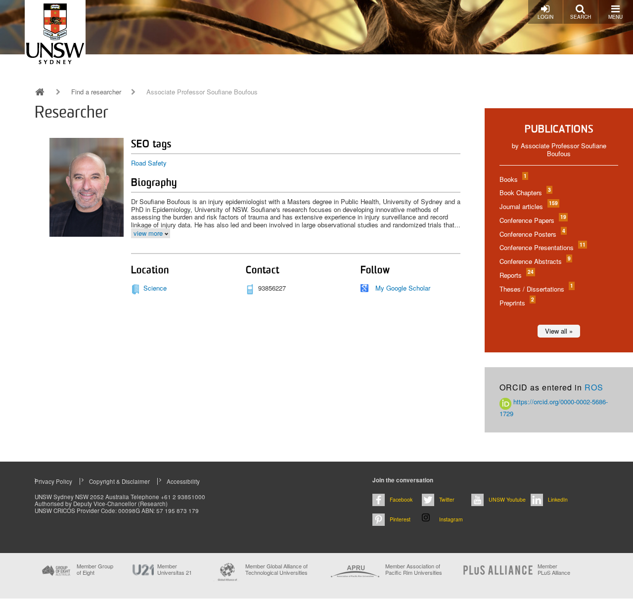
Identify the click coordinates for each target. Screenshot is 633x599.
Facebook (401, 499)
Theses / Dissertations (535, 289)
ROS (594, 387)
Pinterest (400, 519)
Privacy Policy (53, 481)
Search (580, 16)
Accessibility (183, 481)
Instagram (451, 519)
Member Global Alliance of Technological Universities (276, 569)
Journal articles (528, 206)
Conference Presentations (542, 247)
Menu (615, 16)
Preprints (516, 302)
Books (512, 179)
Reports (516, 275)
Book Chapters (524, 192)
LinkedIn (558, 499)
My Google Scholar (402, 288)
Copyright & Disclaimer (119, 481)
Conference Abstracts (534, 261)
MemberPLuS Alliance (554, 569)
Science (155, 288)
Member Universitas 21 (174, 569)
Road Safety (149, 163)
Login (545, 16)
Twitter (446, 499)
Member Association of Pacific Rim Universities (413, 569)
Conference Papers (532, 220)
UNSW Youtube (507, 499)
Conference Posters (531, 234)
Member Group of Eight (95, 569)
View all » (559, 331)
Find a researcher (96, 92)
